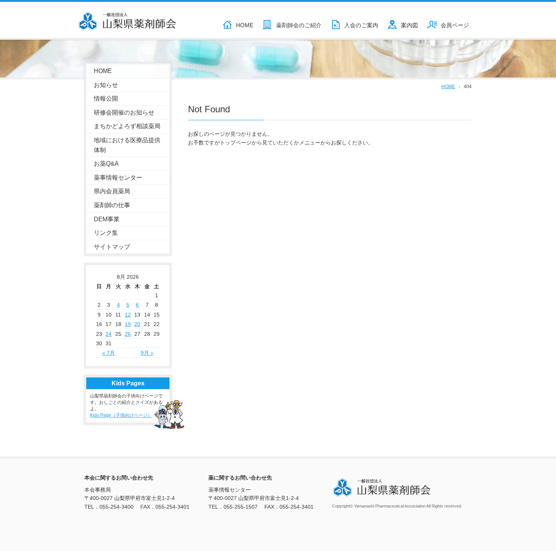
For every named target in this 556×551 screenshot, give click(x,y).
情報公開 (106, 98)
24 (109, 334)
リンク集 (106, 233)
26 (128, 334)
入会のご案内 (361, 25)
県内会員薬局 (112, 191)
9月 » (147, 353)
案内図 (409, 25)
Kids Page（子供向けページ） (121, 415)
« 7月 (108, 353)
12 (128, 315)
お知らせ (106, 85)
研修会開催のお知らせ (124, 112)
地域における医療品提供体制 (127, 145)
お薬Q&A (106, 163)
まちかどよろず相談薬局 (127, 126)
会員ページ (455, 25)
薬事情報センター (118, 177)
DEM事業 (107, 219)
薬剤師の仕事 (112, 205)
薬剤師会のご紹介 (298, 25)
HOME (244, 25)
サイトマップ (112, 247)
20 (137, 324)
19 (128, 324)
